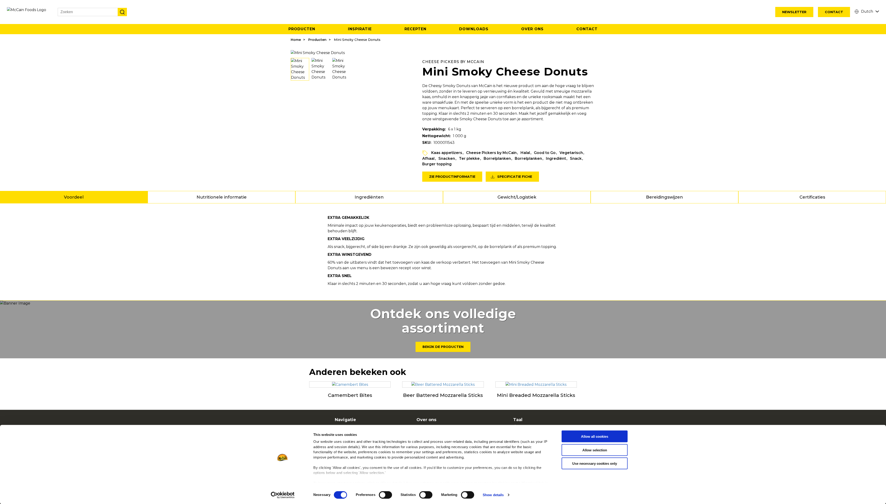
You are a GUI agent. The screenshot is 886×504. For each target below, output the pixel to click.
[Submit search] (122, 12)
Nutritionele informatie (222, 197)
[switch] (385, 494)
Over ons (532, 29)
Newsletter (794, 12)
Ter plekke (469, 158)
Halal (525, 153)
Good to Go (545, 153)
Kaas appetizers (446, 153)
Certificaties (812, 197)
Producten (301, 29)
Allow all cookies (594, 436)
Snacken (446, 158)
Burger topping (437, 164)
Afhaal (428, 158)
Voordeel (74, 197)
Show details (493, 495)
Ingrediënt (556, 158)
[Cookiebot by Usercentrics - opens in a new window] (283, 495)
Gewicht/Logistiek (516, 197)
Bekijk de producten (443, 347)
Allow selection (594, 450)
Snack (576, 158)
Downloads (473, 29)
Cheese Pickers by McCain (491, 153)
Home (296, 40)
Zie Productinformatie (452, 177)
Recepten (415, 29)
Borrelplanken (497, 158)
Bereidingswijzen (664, 197)
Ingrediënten (369, 197)
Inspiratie (360, 29)
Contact (834, 12)
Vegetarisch (571, 153)
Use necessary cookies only (594, 463)
